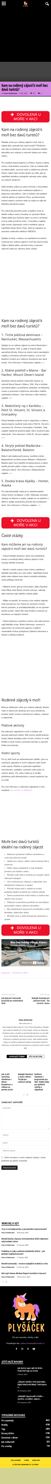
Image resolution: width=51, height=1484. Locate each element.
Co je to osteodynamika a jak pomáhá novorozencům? (24, 1391)
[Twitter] (11, 156)
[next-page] (27, 1257)
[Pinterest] (17, 156)
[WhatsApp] (24, 156)
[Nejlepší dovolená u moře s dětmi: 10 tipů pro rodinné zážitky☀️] (25, 1229)
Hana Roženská (10, 147)
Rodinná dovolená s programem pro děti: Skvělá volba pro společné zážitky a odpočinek (41, 1245)
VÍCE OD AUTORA (35, 1219)
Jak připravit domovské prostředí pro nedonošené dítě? (12, 1163)
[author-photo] (25, 1176)
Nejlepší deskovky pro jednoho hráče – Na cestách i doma (41, 1163)
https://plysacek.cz (25, 1186)
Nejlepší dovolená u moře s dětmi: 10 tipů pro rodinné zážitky (25, 1241)
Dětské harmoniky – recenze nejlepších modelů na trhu (24, 1426)
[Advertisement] (25, 34)
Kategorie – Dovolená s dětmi (14, 1081)
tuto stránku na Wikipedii (21, 898)
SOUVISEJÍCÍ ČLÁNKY (17, 1219)
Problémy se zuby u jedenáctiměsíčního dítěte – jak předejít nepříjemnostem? (23, 1415)
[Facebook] (4, 156)
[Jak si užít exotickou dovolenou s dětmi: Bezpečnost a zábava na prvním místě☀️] (9, 1229)
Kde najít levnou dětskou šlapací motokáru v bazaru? (23, 1436)
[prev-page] (23, 1257)
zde (42, 471)
